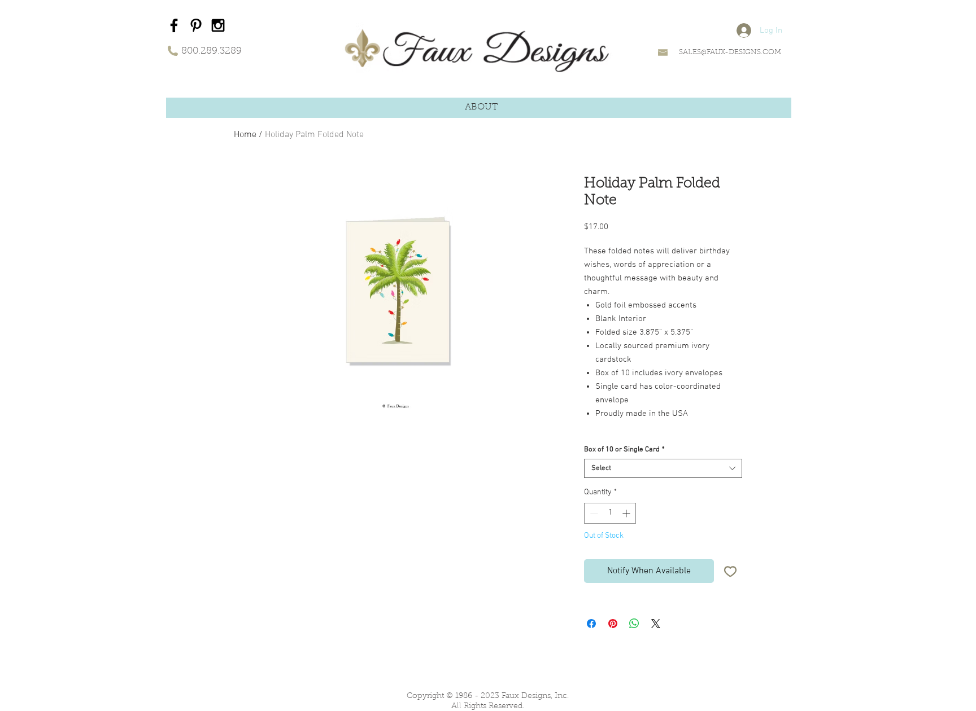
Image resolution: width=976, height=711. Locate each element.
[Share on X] (656, 623)
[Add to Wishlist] (730, 571)
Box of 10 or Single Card (624, 449)
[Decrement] (593, 513)
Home (245, 135)
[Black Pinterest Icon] (196, 25)
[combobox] (663, 468)
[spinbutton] (610, 513)
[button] (481, 107)
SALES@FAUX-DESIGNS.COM (730, 52)
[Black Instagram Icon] (218, 25)
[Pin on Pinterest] (613, 623)
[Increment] (627, 513)
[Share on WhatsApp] (634, 623)
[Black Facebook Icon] (174, 25)
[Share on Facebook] (591, 623)
